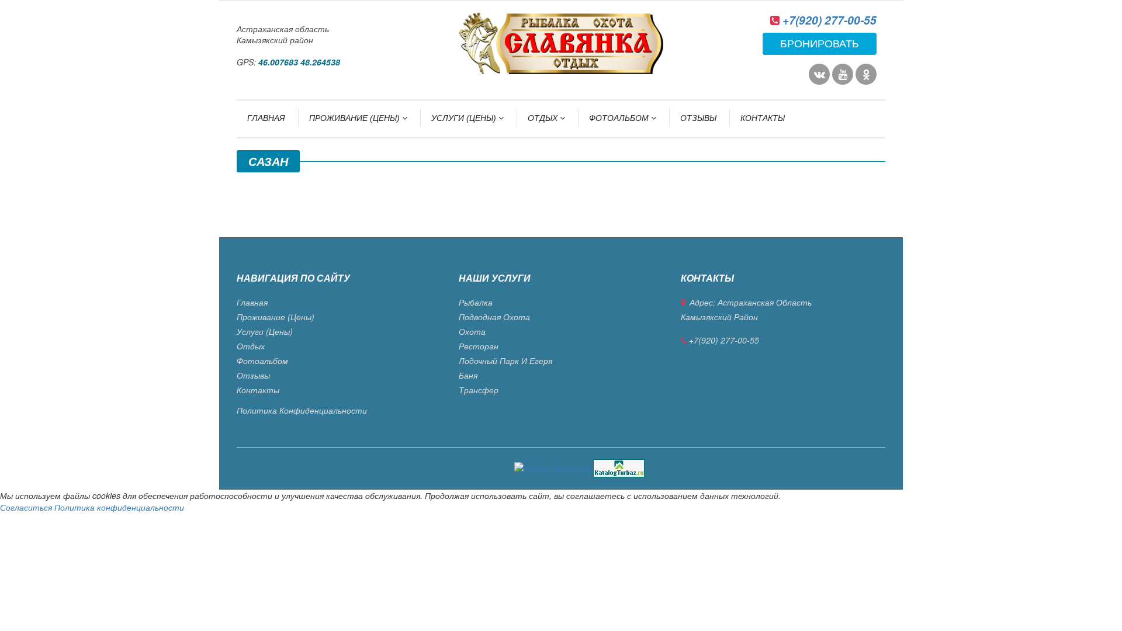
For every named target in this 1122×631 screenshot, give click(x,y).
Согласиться (26, 507)
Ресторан (478, 346)
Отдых (544, 118)
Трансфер (478, 390)
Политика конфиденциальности (302, 410)
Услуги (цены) (464, 118)
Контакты (762, 118)
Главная (266, 118)
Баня (468, 375)
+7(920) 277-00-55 (829, 20)
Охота (472, 331)
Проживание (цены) (355, 118)
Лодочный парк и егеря (505, 360)
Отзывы (698, 118)
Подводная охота (494, 317)
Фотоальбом (620, 118)
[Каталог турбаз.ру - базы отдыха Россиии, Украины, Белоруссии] (619, 467)
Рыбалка (476, 302)
